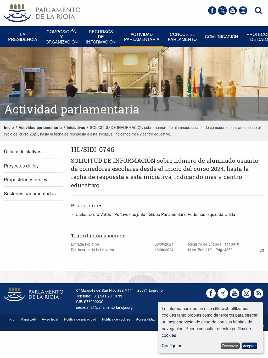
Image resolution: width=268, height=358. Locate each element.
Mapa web (28, 319)
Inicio (9, 127)
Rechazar (230, 345)
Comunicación (221, 37)
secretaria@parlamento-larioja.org (104, 307)
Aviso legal (50, 319)
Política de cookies (116, 319)
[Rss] (258, 297)
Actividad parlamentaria (141, 36)
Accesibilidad (145, 319)
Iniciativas (76, 127)
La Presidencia (22, 36)
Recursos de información (101, 37)
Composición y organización (62, 37)
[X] (222, 13)
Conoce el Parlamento (182, 36)
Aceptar (249, 345)
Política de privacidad (80, 319)
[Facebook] (212, 13)
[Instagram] (243, 13)
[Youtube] (232, 13)
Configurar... (173, 346)
